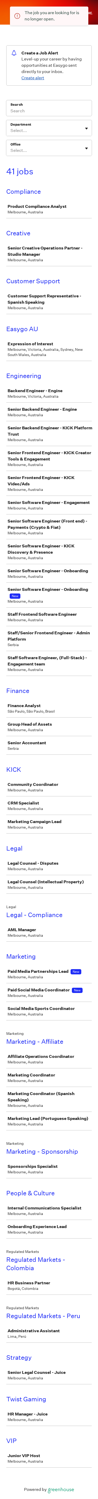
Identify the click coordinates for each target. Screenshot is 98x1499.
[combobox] (10, 131)
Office (15, 144)
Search (16, 104)
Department (20, 124)
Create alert (32, 77)
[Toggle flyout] (86, 128)
